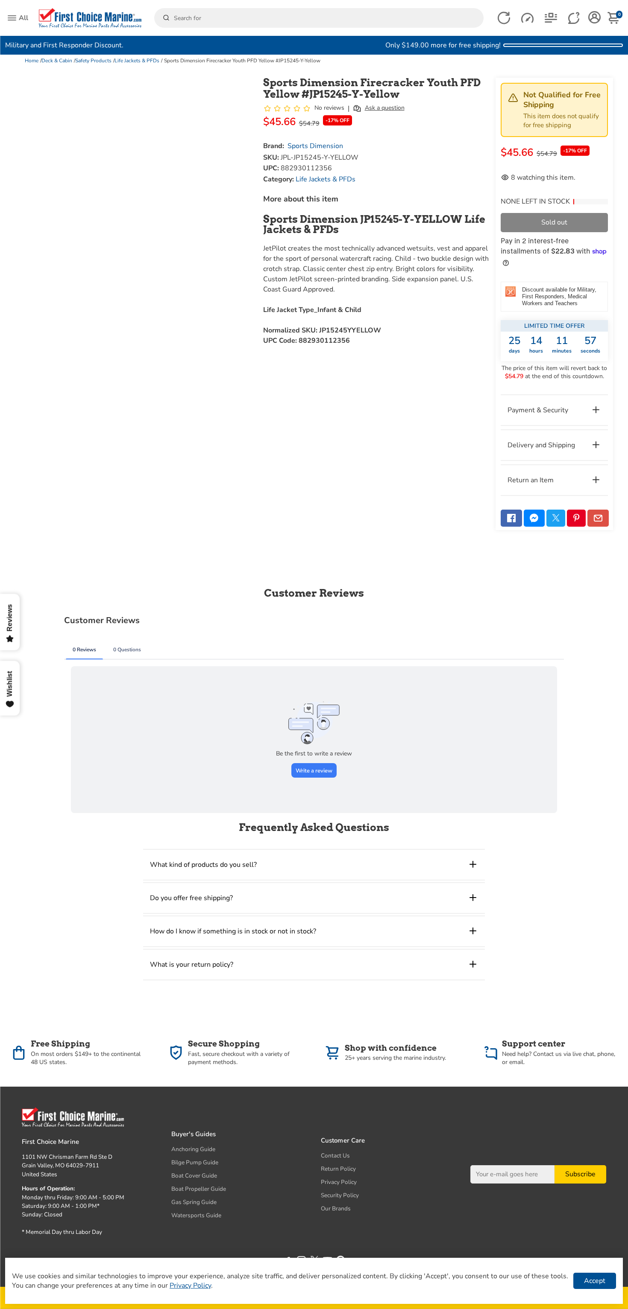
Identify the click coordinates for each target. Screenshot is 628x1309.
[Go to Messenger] (534, 518)
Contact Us (335, 1156)
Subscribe (580, 1174)
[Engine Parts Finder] (527, 18)
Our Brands (336, 1208)
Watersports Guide (196, 1215)
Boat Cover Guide (194, 1176)
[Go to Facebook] (511, 518)
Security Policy (340, 1195)
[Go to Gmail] (598, 518)
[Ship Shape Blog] (550, 18)
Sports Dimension (315, 146)
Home (31, 60)
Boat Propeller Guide (198, 1189)
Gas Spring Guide (194, 1202)
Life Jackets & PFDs (136, 60)
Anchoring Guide (193, 1149)
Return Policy (338, 1169)
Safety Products (93, 60)
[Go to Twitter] (555, 518)
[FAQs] (574, 18)
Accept (594, 1281)
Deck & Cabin (56, 60)
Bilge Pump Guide (194, 1162)
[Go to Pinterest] (576, 518)
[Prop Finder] (503, 18)
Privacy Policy (339, 1182)
